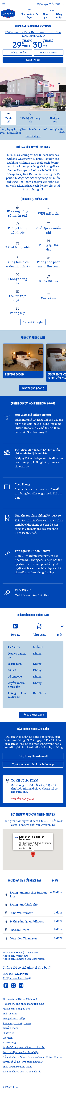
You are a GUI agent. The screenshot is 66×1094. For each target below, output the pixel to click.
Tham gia (46, 16)
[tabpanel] (33, 133)
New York (33, 952)
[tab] (8, 118)
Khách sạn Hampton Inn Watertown (24, 958)
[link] (22, 799)
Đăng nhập (59, 16)
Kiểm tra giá (39, 59)
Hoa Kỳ (20, 952)
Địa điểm (8, 952)
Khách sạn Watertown (15, 955)
